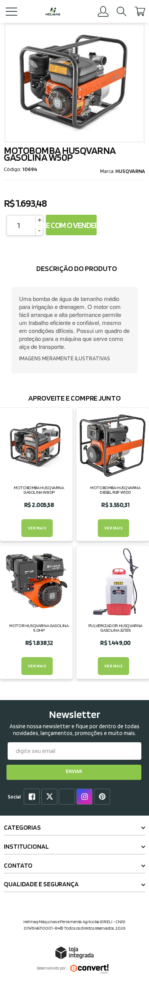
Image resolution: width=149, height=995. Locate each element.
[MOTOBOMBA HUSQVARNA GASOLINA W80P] (36, 474)
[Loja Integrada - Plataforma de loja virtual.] (74, 952)
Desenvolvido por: (51, 968)
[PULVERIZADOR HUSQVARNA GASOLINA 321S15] (112, 611)
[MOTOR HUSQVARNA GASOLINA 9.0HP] (36, 611)
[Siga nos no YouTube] (68, 797)
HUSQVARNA (130, 171)
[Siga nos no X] (51, 797)
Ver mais (37, 528)
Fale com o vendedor (71, 225)
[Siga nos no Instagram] (86, 797)
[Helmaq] (52, 11)
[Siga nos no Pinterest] (103, 797)
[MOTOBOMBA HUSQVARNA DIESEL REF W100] (112, 474)
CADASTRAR (74, 772)
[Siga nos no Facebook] (33, 797)
